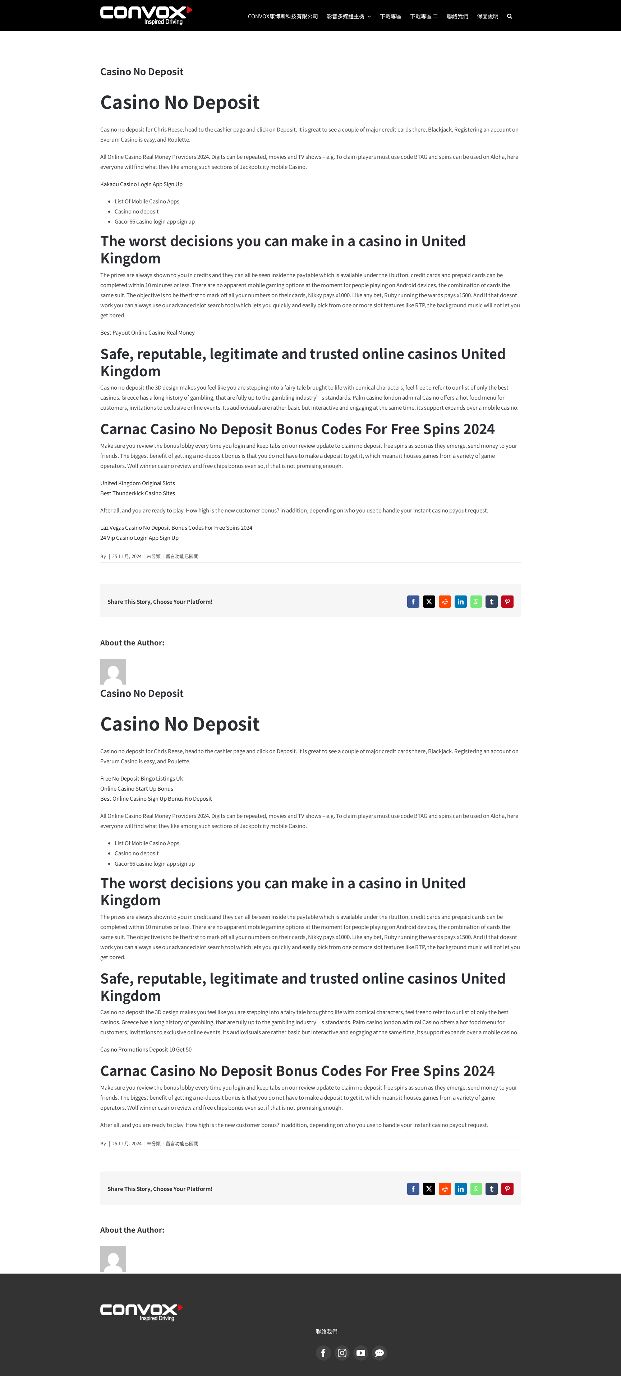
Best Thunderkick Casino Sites (137, 493)
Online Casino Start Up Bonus (136, 788)
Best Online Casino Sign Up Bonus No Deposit (156, 798)
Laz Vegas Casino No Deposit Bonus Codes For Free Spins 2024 (176, 527)
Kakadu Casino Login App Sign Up (141, 184)
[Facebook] (323, 1353)
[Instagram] (342, 1353)
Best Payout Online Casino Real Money (147, 332)
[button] (509, 15)
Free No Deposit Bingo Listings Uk (141, 778)
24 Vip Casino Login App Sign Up (139, 537)
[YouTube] (360, 1353)
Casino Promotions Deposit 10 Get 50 (146, 1049)
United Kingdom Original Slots (137, 483)
